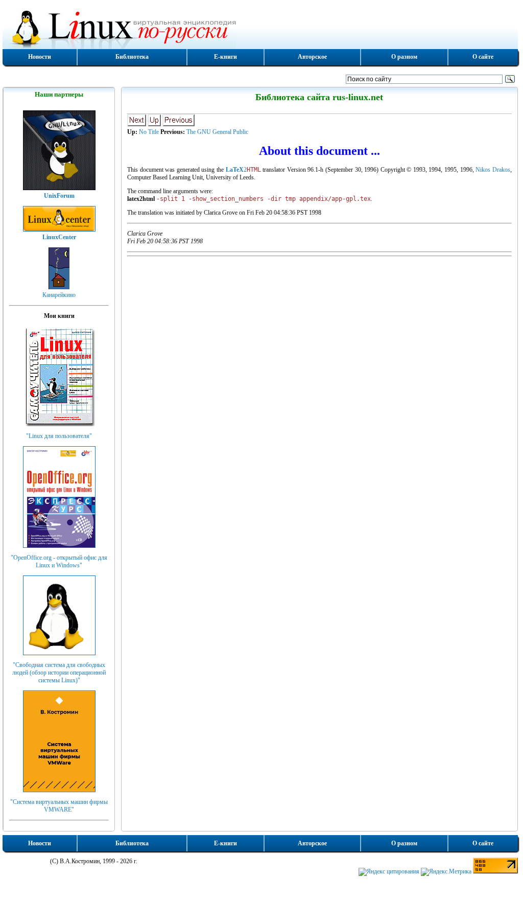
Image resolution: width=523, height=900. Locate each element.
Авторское (312, 56)
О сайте (482, 56)
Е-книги (225, 56)
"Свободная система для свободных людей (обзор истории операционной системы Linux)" (59, 672)
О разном (404, 56)
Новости (39, 56)
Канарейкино (59, 294)
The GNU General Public (217, 131)
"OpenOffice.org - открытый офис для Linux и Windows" (59, 561)
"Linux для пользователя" (59, 436)
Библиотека (132, 56)
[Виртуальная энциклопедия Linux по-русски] (260, 27)
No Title (149, 131)
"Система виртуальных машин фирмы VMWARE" (59, 805)
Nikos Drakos (493, 169)
